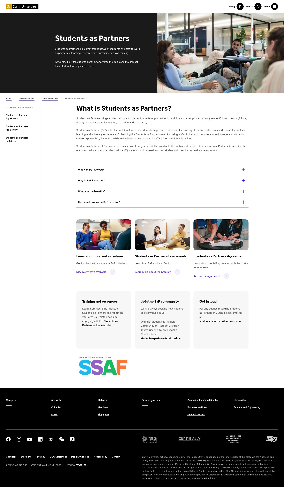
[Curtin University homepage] (22, 6)
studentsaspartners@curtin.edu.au (161, 338)
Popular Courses (80, 456)
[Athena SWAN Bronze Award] (149, 439)
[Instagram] (19, 439)
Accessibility (100, 456)
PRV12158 (81, 465)
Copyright (11, 456)
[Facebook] (8, 439)
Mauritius (103, 407)
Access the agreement (206, 276)
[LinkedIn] (40, 439)
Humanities (240, 400)
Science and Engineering (247, 407)
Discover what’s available (91, 272)
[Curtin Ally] (189, 439)
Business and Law (197, 407)
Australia (56, 400)
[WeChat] (61, 439)
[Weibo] (51, 439)
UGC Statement (58, 456)
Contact (116, 456)
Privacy (41, 456)
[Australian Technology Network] (233, 439)
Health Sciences (196, 414)
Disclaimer (26, 456)
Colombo (56, 407)
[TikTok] (72, 439)
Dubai (54, 414)
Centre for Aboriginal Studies (202, 400)
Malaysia (102, 400)
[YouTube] (29, 439)
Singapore (103, 414)
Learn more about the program (153, 272)
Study (232, 6)
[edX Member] (272, 439)
